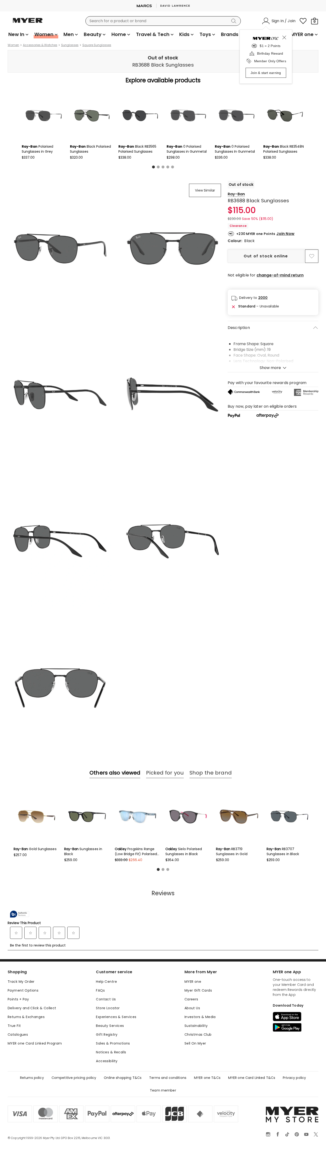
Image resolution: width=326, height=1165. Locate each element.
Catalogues (18, 1034)
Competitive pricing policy (74, 1077)
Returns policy (32, 1077)
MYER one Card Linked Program (35, 1043)
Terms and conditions (167, 1077)
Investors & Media (200, 1016)
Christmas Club (198, 1034)
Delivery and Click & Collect (32, 1008)
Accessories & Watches (40, 45)
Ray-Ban (236, 194)
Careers (191, 999)
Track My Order (21, 981)
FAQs (100, 990)
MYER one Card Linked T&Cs (251, 1077)
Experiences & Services (116, 1016)
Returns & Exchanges (26, 1016)
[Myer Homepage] (28, 23)
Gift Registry (106, 1034)
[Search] (235, 21)
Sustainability (196, 1025)
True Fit (14, 1025)
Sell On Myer (195, 1043)
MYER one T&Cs (207, 1077)
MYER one (192, 981)
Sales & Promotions (113, 1043)
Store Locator (108, 1008)
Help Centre (106, 981)
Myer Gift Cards (198, 990)
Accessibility (106, 1061)
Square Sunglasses (96, 45)
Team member (163, 1090)
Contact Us (106, 999)
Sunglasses (70, 45)
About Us (192, 1008)
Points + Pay (18, 999)
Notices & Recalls (111, 1052)
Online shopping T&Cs (123, 1077)
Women (13, 45)
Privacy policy (294, 1077)
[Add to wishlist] (311, 256)
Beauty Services (110, 1025)
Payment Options (23, 990)
